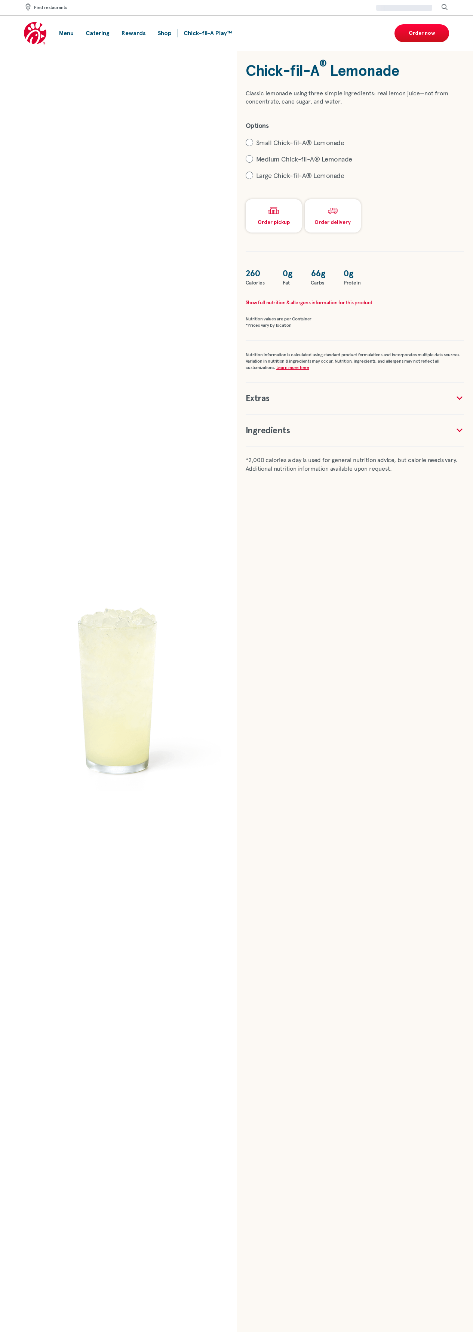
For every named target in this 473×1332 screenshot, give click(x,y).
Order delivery (332, 222)
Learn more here (292, 368)
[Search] (444, 7)
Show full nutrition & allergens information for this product (309, 302)
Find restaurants (50, 8)
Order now (422, 33)
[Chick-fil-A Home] (35, 33)
